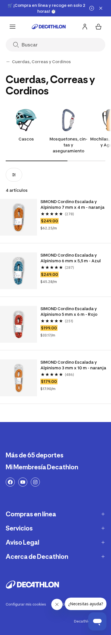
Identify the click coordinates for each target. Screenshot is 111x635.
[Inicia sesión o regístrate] (85, 26)
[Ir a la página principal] (49, 26)
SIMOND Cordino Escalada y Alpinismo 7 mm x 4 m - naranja (72, 204)
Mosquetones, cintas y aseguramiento (68, 145)
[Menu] (12, 26)
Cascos (26, 139)
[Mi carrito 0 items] (98, 26)
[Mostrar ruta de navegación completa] (8, 61)
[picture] (18, 217)
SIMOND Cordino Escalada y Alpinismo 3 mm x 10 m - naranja (73, 365)
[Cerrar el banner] (100, 8)
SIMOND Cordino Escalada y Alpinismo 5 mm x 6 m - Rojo (68, 311)
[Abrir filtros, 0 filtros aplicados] (14, 175)
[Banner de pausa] (91, 8)
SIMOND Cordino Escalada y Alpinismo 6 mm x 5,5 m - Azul (70, 258)
